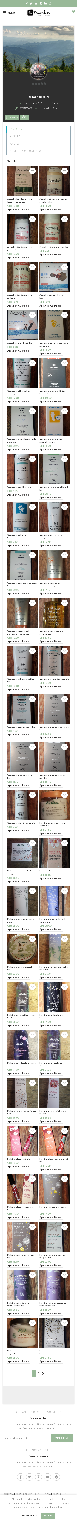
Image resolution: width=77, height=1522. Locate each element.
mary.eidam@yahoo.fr (51, 108)
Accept (48, 1516)
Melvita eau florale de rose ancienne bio (21, 1064)
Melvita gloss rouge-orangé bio (53, 1160)
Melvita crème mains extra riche (21, 920)
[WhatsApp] (50, 3)
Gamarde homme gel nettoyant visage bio (18, 632)
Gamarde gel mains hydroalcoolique (17, 536)
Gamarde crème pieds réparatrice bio (50, 440)
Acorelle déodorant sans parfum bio (20, 248)
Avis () (14, 144)
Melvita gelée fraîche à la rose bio (53, 1112)
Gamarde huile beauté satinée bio (51, 632)
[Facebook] (27, 3)
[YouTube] (47, 1477)
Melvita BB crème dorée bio (53, 871)
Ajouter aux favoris (32, 171)
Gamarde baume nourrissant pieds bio (54, 344)
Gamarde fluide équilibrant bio (53, 488)
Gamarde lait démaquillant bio (21, 680)
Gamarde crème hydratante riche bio (21, 440)
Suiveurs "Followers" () (26, 151)
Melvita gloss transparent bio (20, 1208)
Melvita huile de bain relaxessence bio (18, 1304)
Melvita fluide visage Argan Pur (21, 1112)
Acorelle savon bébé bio (19, 343)
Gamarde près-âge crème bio (20, 776)
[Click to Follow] (24, 117)
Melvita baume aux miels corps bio (52, 824)
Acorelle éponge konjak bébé (51, 296)
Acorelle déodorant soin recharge (20, 296)
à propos (16, 136)
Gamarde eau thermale (19, 487)
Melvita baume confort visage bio (19, 872)
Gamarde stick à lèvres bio (21, 823)
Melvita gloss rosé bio (18, 1159)
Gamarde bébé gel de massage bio (18, 392)
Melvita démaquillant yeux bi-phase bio (21, 1016)
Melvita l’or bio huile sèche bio (53, 1352)
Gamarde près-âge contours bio (54, 728)
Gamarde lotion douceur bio (54, 679)
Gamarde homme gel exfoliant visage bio (50, 584)
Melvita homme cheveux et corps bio (53, 1208)
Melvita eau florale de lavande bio (51, 1016)
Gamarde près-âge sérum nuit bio (52, 776)
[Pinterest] (40, 3)
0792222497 (26, 108)
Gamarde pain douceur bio (21, 727)
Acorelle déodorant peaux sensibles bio (53, 200)
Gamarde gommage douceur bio (22, 584)
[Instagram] (38, 1477)
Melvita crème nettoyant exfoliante (52, 920)
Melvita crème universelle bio (20, 968)
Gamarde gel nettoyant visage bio (51, 536)
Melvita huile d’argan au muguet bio (52, 1256)
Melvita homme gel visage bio (21, 1256)
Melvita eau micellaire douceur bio (50, 1064)
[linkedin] (45, 3)
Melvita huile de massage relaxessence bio (52, 1304)
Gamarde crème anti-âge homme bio (52, 392)
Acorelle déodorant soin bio (54, 247)
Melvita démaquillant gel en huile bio (54, 968)
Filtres (11, 161)
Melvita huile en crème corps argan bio (22, 1352)
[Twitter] (31, 3)
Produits (16, 129)
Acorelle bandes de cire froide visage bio (19, 200)
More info (29, 1516)
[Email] (36, 3)
